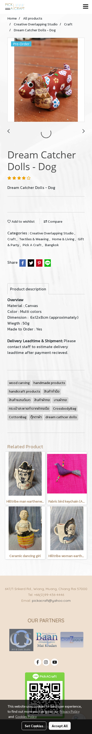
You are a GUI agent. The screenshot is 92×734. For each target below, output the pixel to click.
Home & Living (63, 239)
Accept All (60, 725)
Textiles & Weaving (34, 239)
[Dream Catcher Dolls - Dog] (46, 80)
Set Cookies (34, 725)
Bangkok (52, 245)
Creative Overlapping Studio (52, 233)
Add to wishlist (23, 221)
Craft (11, 239)
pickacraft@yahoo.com (51, 600)
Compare (54, 221)
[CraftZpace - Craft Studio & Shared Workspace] (72, 639)
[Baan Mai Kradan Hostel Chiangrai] (47, 639)
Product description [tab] (28, 289)
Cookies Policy (26, 716)
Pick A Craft (32, 245)
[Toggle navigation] (85, 6)
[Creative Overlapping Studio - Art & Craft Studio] (21, 639)
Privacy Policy (69, 711)
